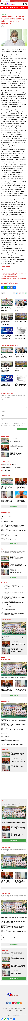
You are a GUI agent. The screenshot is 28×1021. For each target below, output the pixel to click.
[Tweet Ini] (17, 293)
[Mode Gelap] (23, 4)
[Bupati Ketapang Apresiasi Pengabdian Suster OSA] (7, 302)
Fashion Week (17, 467)
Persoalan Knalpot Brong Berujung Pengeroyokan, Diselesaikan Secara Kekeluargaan (13, 273)
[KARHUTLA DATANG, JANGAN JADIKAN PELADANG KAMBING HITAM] (21, 494)
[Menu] (2, 4)
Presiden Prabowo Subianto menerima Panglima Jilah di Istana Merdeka (18, 447)
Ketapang (3, 14)
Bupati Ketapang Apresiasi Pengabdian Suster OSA (14, 269)
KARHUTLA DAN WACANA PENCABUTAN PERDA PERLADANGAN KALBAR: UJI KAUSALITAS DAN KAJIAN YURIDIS (18, 454)
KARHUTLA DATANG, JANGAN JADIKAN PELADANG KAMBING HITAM (20, 500)
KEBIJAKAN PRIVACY (20, 1008)
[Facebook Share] (14, 293)
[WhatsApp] (18, 1003)
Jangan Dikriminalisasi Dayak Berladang (11, 536)
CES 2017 (14, 464)
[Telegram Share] (23, 293)
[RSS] (21, 1003)
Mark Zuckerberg (6, 467)
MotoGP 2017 (5, 464)
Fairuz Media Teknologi (14, 1015)
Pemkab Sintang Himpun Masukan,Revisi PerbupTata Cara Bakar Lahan (14, 603)
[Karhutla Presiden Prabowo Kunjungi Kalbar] (21, 302)
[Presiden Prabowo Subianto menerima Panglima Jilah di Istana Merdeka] (5, 448)
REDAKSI (5, 1008)
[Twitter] (10, 1003)
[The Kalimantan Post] (9, 4)
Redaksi (11, 1008)
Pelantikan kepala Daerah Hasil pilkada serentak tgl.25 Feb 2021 (14, 614)
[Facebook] (7, 1003)
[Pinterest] (13, 1003)
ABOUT (9, 1007)
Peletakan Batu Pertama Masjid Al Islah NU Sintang (15, 592)
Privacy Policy (22, 1007)
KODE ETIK (15, 1007)
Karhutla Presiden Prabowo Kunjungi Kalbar (12, 271)
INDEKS (3, 1007)
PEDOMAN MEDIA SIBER (14, 1012)
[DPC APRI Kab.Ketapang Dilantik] (21, 316)
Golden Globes (6, 470)
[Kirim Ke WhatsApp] (26, 293)
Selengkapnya (13, 506)
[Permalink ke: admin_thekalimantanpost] (2, 26)
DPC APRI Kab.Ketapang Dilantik (9, 276)
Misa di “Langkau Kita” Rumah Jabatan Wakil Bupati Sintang (14, 608)
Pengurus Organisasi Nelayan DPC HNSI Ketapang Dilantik (13, 279)
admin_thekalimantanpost (9, 26)
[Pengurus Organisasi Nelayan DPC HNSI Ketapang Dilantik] (7, 330)
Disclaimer (8, 1010)
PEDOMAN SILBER (17, 1010)
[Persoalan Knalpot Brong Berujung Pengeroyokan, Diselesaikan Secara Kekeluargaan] (7, 316)
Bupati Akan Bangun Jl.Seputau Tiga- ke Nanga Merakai (14, 598)
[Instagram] (15, 1003)
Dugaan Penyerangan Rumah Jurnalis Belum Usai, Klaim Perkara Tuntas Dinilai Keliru (13, 282)
